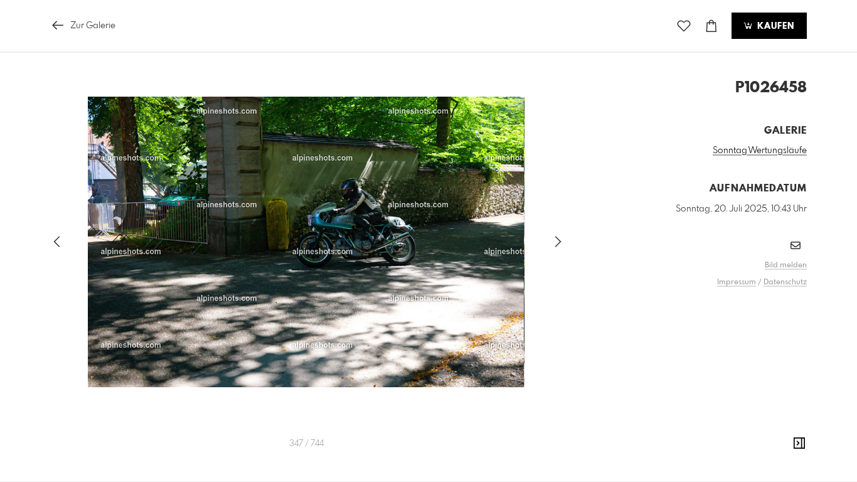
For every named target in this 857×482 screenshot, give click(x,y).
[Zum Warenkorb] (711, 26)
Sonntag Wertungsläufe (760, 150)
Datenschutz (785, 282)
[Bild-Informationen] (799, 443)
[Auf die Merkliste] (683, 26)
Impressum (736, 282)
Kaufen (774, 26)
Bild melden (786, 265)
